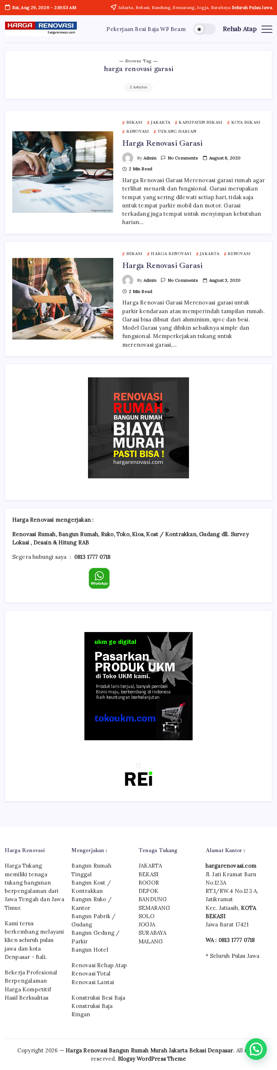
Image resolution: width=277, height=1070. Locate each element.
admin (150, 158)
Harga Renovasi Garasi (162, 143)
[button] (205, 29)
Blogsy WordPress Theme (152, 1058)
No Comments (183, 158)
